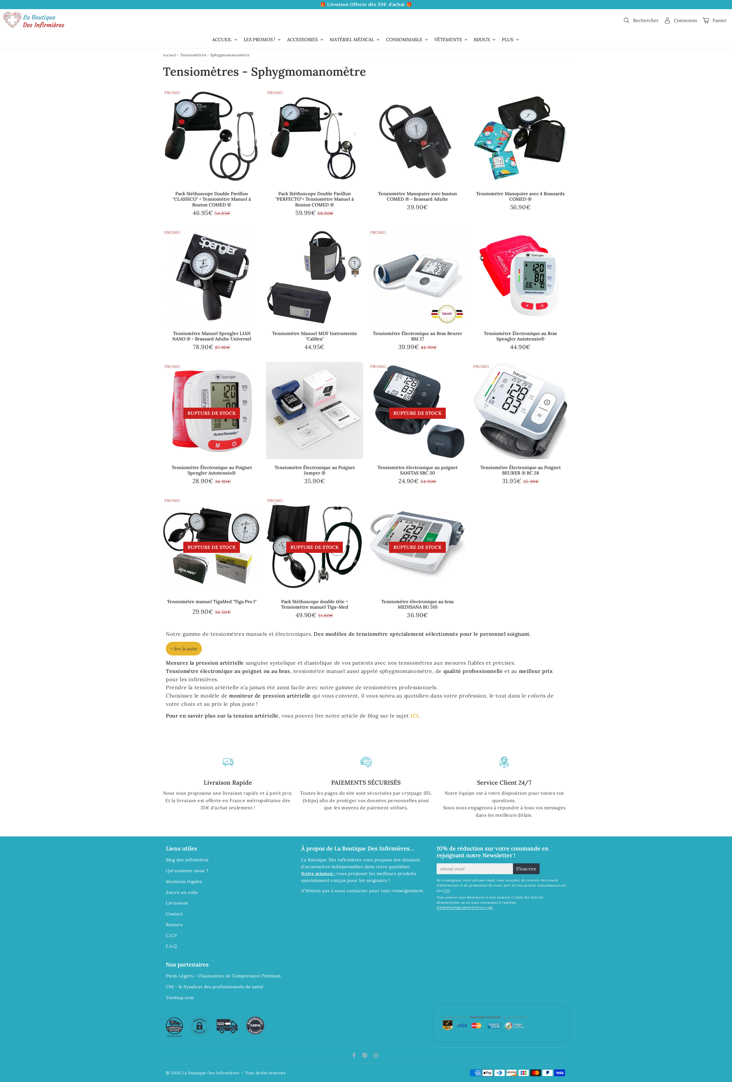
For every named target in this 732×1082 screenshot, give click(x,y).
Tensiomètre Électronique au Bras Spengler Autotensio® (520, 336)
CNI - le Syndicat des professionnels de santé (215, 986)
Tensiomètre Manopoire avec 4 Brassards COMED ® (520, 196)
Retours (174, 924)
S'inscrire (526, 869)
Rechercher (646, 20)
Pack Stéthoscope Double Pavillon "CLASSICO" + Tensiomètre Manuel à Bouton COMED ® (212, 199)
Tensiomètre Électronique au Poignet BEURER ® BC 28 (520, 470)
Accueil (169, 55)
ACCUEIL (222, 39)
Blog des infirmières (187, 859)
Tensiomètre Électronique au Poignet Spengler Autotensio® (212, 470)
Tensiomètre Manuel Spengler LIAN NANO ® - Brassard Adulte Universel (211, 336)
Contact (174, 913)
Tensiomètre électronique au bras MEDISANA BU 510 (417, 604)
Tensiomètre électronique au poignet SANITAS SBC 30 (417, 470)
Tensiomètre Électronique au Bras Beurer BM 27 (417, 336)
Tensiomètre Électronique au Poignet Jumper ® (314, 470)
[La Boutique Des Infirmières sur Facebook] (354, 1056)
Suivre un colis (182, 892)
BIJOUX (482, 39)
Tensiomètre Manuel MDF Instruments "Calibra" (314, 336)
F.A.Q (171, 946)
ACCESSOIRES (302, 39)
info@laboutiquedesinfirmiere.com (465, 907)
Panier (720, 20)
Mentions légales (184, 881)
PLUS (507, 39)
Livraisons (177, 903)
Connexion (685, 20)
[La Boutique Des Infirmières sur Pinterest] (365, 1056)
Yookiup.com (180, 997)
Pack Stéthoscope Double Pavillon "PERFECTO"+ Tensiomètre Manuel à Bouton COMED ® (314, 199)
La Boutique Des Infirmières (210, 1072)
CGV (446, 890)
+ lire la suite (183, 648)
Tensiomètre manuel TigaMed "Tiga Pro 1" (211, 601)
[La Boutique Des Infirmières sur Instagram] (376, 1056)
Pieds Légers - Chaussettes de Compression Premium (223, 976)
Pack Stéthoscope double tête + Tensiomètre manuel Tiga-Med (314, 604)
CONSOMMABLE (404, 39)
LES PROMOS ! (259, 39)
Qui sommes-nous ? (187, 870)
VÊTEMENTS (448, 39)
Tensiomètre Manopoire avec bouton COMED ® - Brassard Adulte (417, 196)
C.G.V (172, 935)
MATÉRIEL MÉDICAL (352, 39)
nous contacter (351, 890)
